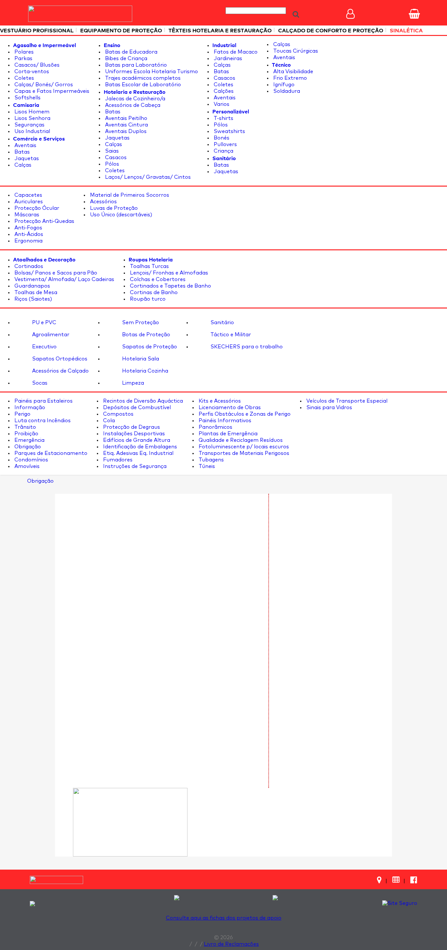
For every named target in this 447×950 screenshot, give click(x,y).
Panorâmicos (214, 427)
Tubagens (210, 459)
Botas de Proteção (145, 334)
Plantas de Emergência (227, 433)
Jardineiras (227, 58)
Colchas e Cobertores (157, 279)
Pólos (111, 164)
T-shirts (222, 118)
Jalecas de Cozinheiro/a (134, 98)
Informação (29, 407)
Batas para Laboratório (135, 65)
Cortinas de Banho (153, 292)
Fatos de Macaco (235, 52)
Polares (23, 52)
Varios (220, 104)
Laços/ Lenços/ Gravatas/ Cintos (147, 177)
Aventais (24, 145)
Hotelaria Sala (140, 358)
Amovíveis (26, 466)
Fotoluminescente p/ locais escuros (243, 446)
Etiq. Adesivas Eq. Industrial (137, 453)
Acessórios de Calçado (60, 371)
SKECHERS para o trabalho (246, 346)
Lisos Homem (31, 111)
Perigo (21, 414)
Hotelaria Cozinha (144, 371)
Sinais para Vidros (328, 407)
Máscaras (26, 214)
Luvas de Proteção (113, 208)
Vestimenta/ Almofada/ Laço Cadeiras (63, 279)
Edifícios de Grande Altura (136, 440)
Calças (22, 165)
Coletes (23, 78)
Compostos (118, 414)
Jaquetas (26, 158)
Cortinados (28, 266)
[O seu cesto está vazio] (414, 14)
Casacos (115, 157)
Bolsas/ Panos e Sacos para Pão (55, 272)
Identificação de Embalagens (139, 446)
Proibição (25, 433)
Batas (21, 152)
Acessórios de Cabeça (132, 105)
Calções (223, 91)
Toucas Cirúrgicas (295, 51)
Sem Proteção (140, 322)
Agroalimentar (50, 334)
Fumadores (117, 459)
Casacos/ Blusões (36, 65)
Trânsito (24, 427)
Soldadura (286, 91)
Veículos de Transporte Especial (346, 401)
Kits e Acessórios (219, 401)
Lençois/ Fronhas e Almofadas (168, 272)
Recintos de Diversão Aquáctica (142, 401)
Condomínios (30, 459)
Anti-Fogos (27, 227)
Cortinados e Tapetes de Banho (170, 286)
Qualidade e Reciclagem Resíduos (240, 440)
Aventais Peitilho (125, 118)
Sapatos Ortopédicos (59, 358)
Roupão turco (147, 299)
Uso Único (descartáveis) (120, 214)
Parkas (22, 58)
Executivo (44, 346)
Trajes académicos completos (142, 78)
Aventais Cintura (126, 124)
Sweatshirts (228, 131)
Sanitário (221, 322)
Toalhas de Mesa (35, 292)
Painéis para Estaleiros (43, 401)
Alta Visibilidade (292, 71)
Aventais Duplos (125, 131)
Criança (222, 151)
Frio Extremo (289, 78)
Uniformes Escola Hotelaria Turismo (151, 71)
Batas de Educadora (130, 52)
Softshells (27, 97)
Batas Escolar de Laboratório (142, 84)
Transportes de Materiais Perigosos (243, 453)
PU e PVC (43, 322)
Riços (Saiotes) (32, 299)
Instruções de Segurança (134, 466)
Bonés (220, 138)
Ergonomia (28, 240)
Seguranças (29, 124)
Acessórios (103, 201)
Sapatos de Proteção (149, 346)
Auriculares (28, 201)
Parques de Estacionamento (50, 453)
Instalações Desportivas (133, 433)
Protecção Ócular (36, 208)
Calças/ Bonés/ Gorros (43, 84)
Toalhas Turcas (149, 266)
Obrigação (27, 446)
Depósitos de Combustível (136, 407)
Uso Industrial (31, 131)
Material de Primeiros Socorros (129, 195)
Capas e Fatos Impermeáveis (51, 91)
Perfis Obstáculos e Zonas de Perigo (244, 414)
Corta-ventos (31, 71)
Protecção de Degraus (131, 427)
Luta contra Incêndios (42, 420)
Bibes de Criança (125, 58)
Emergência (29, 440)
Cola (108, 420)
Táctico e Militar (230, 334)
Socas (39, 383)
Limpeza (132, 383)
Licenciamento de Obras (229, 407)
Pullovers (224, 144)
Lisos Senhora (31, 118)
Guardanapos (31, 286)
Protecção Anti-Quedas (43, 221)
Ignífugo (283, 84)
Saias (111, 151)
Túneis (206, 466)
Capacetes (27, 195)
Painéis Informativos (224, 420)
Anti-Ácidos (28, 234)
